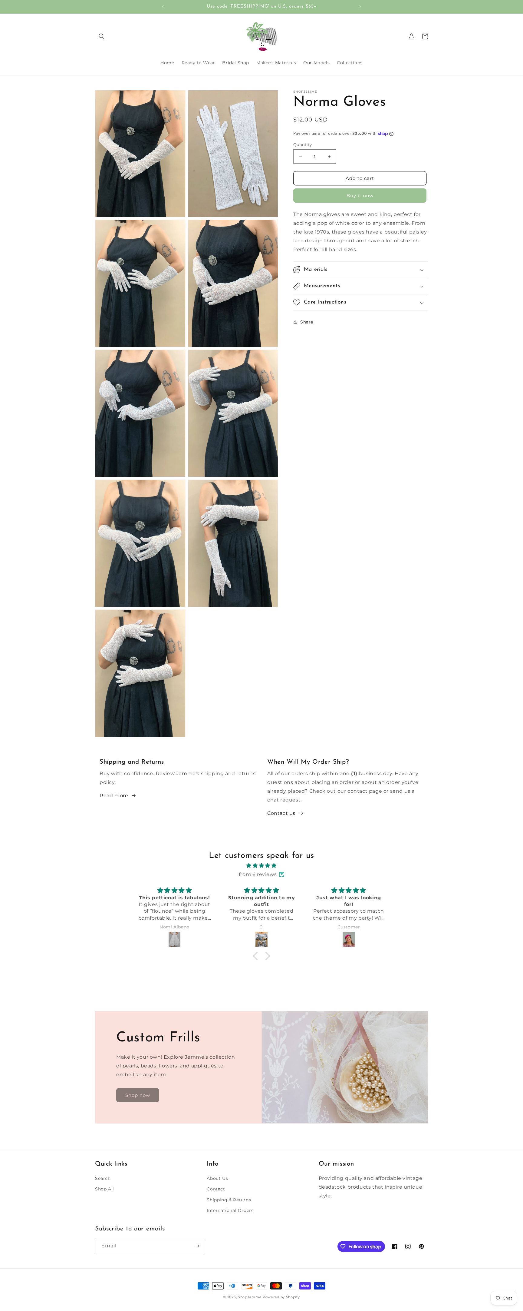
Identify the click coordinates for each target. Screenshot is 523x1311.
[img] (261, 865)
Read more (114, 795)
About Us (217, 1178)
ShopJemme (250, 1297)
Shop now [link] (137, 1095)
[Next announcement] (360, 6)
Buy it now (360, 195)
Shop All (104, 1189)
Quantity (302, 144)
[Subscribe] (197, 1246)
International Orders (230, 1210)
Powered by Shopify (281, 1297)
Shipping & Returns (229, 1200)
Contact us (281, 813)
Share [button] (306, 322)
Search (103, 1178)
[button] (101, 36)
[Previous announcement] (162, 6)
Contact (216, 1189)
